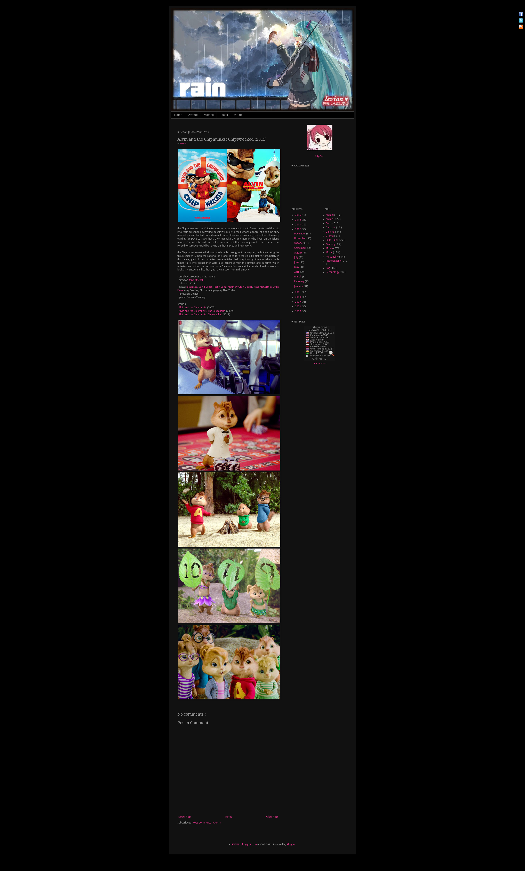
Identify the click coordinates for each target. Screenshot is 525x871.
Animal (330, 215)
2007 (298, 311)
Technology (333, 272)
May (297, 267)
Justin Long (220, 286)
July (296, 257)
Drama (330, 235)
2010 (298, 297)
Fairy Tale (331, 240)
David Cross (205, 286)
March (298, 276)
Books (224, 115)
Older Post (272, 816)
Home (178, 115)
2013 (298, 224)
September (300, 248)
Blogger (291, 844)
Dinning (330, 231)
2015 (298, 215)
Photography (333, 260)
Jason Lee (191, 286)
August (298, 252)
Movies (209, 115)
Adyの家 (319, 156)
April (297, 271)
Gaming (331, 244)
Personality (332, 256)
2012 (298, 229)
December (300, 233)
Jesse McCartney (263, 286)
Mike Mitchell (196, 280)
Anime (193, 115)
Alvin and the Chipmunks (193, 307)
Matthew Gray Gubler (240, 286)
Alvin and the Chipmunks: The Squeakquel (202, 311)
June (297, 262)
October (299, 243)
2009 (298, 301)
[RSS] (521, 27)
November (300, 238)
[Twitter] (521, 21)
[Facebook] (521, 14)
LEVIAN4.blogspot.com (244, 844)
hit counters (319, 363)
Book (329, 223)
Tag (328, 268)
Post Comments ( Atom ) (206, 822)
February (299, 281)
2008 (298, 306)
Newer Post (184, 816)
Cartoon (331, 227)
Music (238, 115)
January (299, 286)
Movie (182, 143)
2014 (298, 219)
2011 (298, 292)
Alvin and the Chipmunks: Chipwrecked (200, 314)
